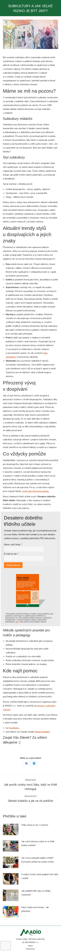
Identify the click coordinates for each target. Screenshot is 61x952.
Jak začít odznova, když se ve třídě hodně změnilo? (37, 843)
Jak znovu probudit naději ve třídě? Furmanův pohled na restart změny (37, 860)
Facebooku (14, 728)
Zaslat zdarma (13, 565)
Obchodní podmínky (36, 939)
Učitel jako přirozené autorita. (35, 491)
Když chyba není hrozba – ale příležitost (35, 909)
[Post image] (10, 829)
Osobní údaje (21, 939)
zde (17, 622)
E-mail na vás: (11, 554)
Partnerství (30, 949)
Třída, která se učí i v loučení (34, 825)
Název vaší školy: (13, 544)
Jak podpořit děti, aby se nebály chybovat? (36, 893)
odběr (46, 732)
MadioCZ (39, 732)
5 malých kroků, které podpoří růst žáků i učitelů (39, 876)
